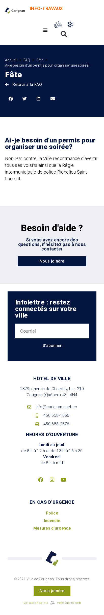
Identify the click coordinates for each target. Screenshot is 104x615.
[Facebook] (41, 480)
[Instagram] (52, 480)
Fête (39, 60)
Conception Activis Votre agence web (52, 602)
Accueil (11, 60)
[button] (45, 30)
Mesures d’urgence (52, 528)
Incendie (52, 520)
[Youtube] (63, 480)
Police (52, 513)
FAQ (26, 60)
